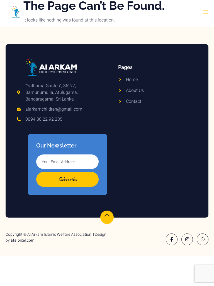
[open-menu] (205, 13)
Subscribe (67, 179)
